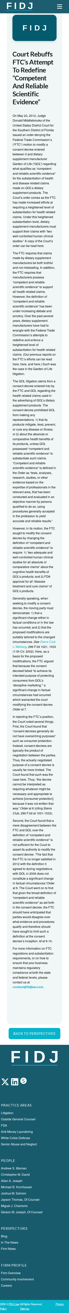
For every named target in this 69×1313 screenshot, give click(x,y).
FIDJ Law (14, 1304)
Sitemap (24, 1309)
